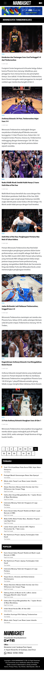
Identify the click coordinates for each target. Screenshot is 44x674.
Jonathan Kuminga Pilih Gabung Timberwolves (20, 614)
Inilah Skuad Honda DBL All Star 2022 (17, 608)
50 (25, 449)
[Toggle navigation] (5, 3)
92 (29, 453)
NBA (3, 54)
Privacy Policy (13, 667)
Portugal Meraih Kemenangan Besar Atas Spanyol (21, 475)
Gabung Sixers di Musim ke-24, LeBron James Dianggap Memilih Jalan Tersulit (20, 594)
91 (24, 453)
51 (30, 449)
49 (20, 449)
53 (4, 453)
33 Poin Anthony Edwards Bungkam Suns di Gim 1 (21, 421)
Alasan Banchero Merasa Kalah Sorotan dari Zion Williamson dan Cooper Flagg (21, 488)
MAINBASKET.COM (21, 660)
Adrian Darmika (8, 611)
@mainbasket (8, 638)
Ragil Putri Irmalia (8, 491)
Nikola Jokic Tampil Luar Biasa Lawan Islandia (20, 481)
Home (6, 667)
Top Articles (22, 667)
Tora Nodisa (7, 472)
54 (9, 453)
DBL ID (38, 667)
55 (14, 453)
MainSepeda (31, 667)
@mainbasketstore (20, 638)
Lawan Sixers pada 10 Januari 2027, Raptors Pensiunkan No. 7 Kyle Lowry (19, 528)
